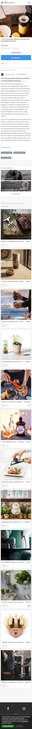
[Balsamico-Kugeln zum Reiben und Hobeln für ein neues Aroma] (16, 465)
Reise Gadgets (6, 158)
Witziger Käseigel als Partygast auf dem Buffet (17, 642)
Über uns (16, 713)
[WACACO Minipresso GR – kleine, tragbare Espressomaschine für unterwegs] (16, 304)
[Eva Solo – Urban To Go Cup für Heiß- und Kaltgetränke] (16, 585)
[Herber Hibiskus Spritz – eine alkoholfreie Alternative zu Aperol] (16, 425)
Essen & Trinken (6, 152)
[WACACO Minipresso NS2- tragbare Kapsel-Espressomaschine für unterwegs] (16, 264)
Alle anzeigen (16, 194)
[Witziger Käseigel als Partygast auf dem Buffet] (16, 625)
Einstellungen (19, 726)
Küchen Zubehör (19, 152)
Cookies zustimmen (7, 726)
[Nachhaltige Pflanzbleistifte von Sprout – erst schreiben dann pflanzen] (16, 345)
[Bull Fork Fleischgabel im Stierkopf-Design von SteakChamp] (16, 224)
